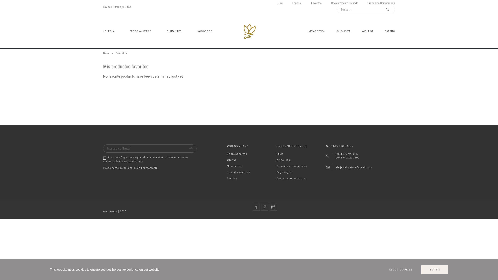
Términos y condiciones (292, 166)
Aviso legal (284, 159)
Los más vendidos (238, 172)
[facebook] (256, 207)
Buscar (390, 9)
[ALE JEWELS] (249, 31)
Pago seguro (285, 172)
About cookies (401, 269)
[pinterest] (264, 207)
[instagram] (273, 207)
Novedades (234, 166)
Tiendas (232, 178)
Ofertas (231, 159)
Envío (280, 153)
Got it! (435, 269)
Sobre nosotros (237, 153)
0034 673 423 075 (346, 153)
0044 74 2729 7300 (347, 157)
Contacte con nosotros (291, 178)
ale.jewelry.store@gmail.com (353, 167)
